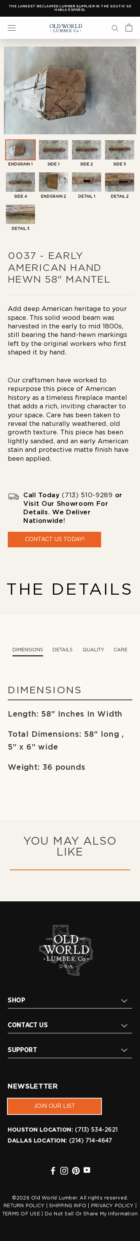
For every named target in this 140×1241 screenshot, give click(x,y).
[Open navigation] (12, 27)
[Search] (115, 27)
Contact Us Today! (54, 539)
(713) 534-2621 (96, 1130)
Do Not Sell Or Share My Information (91, 1213)
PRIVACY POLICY (112, 1205)
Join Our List (54, 1106)
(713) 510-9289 (87, 495)
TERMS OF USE (21, 1213)
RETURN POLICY (24, 1205)
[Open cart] (129, 27)
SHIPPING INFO (67, 1205)
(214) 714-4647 (90, 1141)
